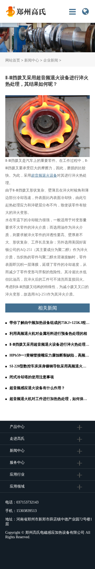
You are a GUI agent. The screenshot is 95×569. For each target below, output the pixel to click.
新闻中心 (31, 60)
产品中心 (17, 427)
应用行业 (17, 474)
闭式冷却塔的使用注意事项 (32, 377)
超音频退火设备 (44, 175)
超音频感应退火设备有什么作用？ (37, 388)
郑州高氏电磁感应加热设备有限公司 (54, 533)
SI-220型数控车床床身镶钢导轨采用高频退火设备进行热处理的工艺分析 (50, 366)
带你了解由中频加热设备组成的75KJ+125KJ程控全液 (50, 323)
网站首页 (12, 60)
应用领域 (17, 486)
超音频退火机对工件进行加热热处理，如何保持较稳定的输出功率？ (50, 399)
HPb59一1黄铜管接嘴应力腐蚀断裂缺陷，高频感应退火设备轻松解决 (50, 355)
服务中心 (17, 462)
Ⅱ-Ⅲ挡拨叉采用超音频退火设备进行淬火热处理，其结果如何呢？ (50, 344)
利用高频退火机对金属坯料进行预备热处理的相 (48, 334)
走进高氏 (18, 439)
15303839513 (26, 511)
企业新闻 (50, 60)
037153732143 (27, 502)
